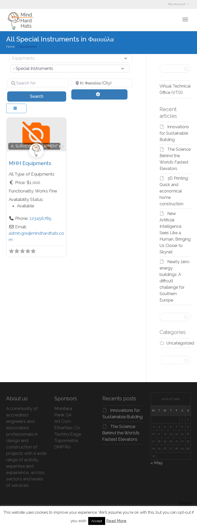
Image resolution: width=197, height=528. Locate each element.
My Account (177, 4)
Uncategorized (180, 343)
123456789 (40, 218)
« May (157, 462)
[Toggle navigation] (185, 19)
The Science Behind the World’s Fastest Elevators (120, 433)
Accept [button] (96, 521)
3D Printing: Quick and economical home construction (174, 191)
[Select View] (16, 108)
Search (43, 96)
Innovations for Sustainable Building (174, 133)
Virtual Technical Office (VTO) (175, 89)
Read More (116, 521)
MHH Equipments (30, 163)
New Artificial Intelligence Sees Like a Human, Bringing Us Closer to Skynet (175, 232)
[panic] (36, 156)
